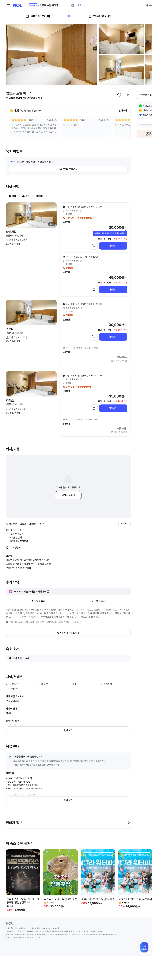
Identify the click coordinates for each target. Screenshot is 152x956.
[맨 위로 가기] (144, 948)
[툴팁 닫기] (125, 233)
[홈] (17, 5)
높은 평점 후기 (38, 601)
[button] (8, 196)
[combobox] (54, 5)
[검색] (79, 5)
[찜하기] (119, 95)
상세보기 (66, 222)
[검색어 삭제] (72, 5)
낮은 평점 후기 (98, 601)
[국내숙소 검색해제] (36, 5)
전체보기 (123, 110)
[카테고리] (8, 5)
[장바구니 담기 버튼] (94, 246)
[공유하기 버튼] (128, 95)
